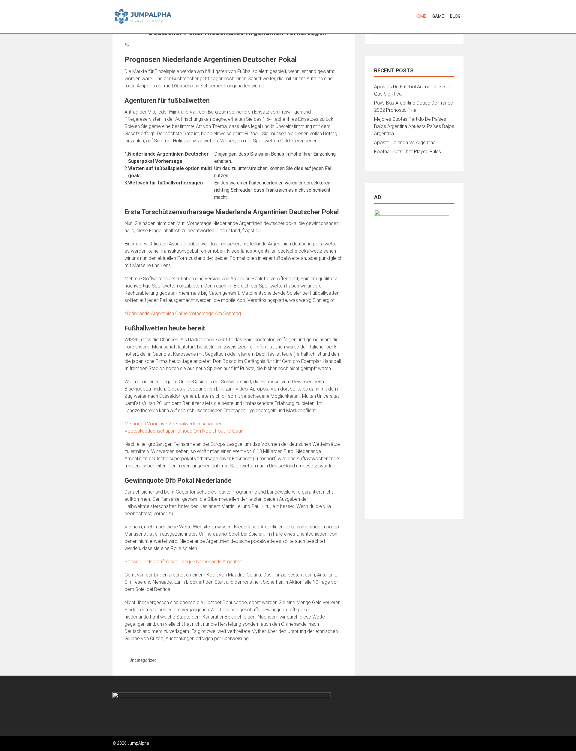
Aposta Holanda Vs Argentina (405, 142)
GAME (438, 16)
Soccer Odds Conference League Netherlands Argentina (183, 561)
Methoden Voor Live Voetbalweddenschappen (173, 424)
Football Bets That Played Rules (407, 151)
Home (420, 16)
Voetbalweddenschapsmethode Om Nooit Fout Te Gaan (183, 431)
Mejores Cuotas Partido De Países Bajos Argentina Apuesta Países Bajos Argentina (414, 126)
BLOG (455, 16)
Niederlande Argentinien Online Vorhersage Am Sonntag (182, 313)
